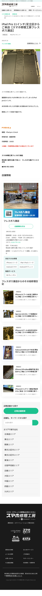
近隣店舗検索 (19, 411)
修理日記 (14, 14)
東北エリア (9, 439)
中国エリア (9, 481)
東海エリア (9, 460)
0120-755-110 (15, 242)
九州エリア (9, 491)
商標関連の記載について (14, 576)
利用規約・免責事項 (29, 562)
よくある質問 (9, 554)
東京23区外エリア (12, 454)
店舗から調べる (7, 10)
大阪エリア (9, 475)
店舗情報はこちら (32, 43)
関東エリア (9, 444)
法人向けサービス (28, 549)
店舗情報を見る (19, 226)
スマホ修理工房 (6, 14)
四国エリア (9, 486)
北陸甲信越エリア (11, 465)
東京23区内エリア (12, 449)
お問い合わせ (9, 558)
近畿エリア (9, 470)
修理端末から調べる (20, 10)
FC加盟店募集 (9, 562)
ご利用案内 (26, 554)
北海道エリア (10, 434)
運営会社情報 (9, 549)
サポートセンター (28, 558)
